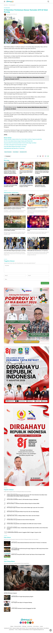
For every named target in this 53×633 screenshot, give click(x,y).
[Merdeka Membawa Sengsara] (26, 578)
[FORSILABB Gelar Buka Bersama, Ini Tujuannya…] (42, 180)
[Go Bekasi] (10, 1)
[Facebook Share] (38, 156)
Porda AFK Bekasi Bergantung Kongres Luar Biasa (15, 146)
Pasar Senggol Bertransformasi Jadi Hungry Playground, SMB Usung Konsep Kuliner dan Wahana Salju (29, 549)
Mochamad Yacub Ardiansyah (12, 14)
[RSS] (33, 623)
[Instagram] (23, 623)
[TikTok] (30, 623)
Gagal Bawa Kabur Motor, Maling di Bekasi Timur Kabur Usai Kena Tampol (23, 515)
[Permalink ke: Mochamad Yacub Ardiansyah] (5, 14)
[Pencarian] (48, 1)
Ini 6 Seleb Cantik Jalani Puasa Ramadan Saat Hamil (15, 144)
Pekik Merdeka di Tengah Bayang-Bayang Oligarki (22, 596)
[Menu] (5, 1)
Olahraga (24, 626)
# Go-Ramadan (7, 7)
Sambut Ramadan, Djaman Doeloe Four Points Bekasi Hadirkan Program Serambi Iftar (23, 139)
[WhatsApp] (28, 623)
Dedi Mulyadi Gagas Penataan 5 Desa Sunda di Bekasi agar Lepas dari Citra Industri (25, 507)
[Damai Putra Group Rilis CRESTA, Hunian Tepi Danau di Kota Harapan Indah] (7, 555)
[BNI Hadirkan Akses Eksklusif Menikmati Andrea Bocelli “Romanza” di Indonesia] (7, 543)
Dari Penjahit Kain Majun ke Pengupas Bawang (21, 602)
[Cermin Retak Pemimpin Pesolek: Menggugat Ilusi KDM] (7, 609)
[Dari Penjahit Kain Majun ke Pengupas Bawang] (7, 603)
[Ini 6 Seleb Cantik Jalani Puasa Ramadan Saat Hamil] (11, 180)
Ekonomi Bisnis (17, 626)
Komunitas (29, 626)
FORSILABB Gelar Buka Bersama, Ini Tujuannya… (14, 148)
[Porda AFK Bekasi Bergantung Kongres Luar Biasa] (27, 180)
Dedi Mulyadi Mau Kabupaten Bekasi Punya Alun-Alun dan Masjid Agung (23, 511)
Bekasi (11, 626)
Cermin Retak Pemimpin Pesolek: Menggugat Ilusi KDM (23, 608)
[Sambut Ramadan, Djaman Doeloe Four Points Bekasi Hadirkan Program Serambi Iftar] (11, 166)
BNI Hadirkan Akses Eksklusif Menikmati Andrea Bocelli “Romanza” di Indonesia (29, 542)
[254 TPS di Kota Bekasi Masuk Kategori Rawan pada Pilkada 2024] (27, 166)
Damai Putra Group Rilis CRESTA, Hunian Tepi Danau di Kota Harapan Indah (28, 554)
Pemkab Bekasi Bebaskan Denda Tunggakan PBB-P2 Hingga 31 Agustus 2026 (24, 532)
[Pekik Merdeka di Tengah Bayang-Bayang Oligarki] (7, 597)
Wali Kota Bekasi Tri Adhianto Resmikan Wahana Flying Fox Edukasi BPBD (23, 503)
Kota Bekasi (15, 151)
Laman (41, 626)
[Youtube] (25, 623)
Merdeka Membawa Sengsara (10, 593)
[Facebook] (21, 623)
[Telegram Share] (45, 156)
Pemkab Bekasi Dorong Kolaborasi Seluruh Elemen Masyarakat (21, 519)
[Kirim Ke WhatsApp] (48, 156)
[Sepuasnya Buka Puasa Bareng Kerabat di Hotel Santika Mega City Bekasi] (42, 166)
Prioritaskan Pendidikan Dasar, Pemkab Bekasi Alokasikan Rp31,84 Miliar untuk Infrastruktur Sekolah (27, 528)
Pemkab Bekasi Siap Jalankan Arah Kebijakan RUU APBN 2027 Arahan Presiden (24, 523)
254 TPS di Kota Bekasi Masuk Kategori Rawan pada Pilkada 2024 (18, 141)
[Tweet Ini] (40, 156)
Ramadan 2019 (23, 151)
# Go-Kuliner (36, 626)
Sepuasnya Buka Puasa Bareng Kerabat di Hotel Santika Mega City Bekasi (20, 142)
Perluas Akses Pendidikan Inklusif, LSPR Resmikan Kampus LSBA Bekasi (22, 499)
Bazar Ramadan (8, 151)
